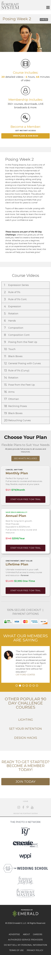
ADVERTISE (14, 934)
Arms (9, 392)
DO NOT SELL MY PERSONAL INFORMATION (25, 945)
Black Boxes (13, 356)
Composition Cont (17, 335)
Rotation (11, 313)
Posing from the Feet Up (21, 342)
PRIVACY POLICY (35, 950)
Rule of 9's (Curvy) (17, 370)
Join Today (25, 781)
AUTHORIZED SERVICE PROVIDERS (25, 940)
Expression (13, 306)
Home (25, 801)
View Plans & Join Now (25, 136)
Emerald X (17, 923)
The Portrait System (10, 5)
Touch (10, 349)
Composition (14, 328)
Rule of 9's (12, 292)
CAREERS (37, 934)
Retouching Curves (17, 420)
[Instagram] (18, 807)
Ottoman (12, 399)
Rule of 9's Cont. (16, 299)
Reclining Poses (16, 406)
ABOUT (26, 934)
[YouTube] (32, 807)
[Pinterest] (28, 807)
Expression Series (16, 285)
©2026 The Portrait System (25, 813)
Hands (10, 320)
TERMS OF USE (16, 950)
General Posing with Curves (22, 363)
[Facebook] (23, 807)
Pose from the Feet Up (19, 384)
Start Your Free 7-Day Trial (25, 499)
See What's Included (25, 458)
